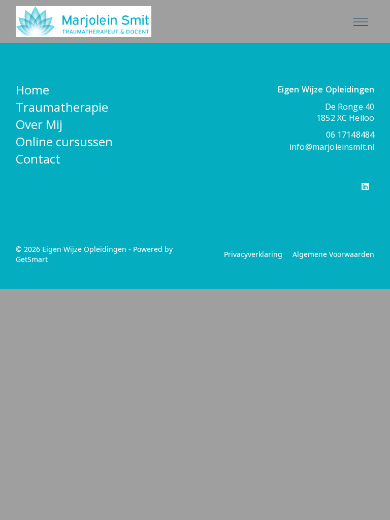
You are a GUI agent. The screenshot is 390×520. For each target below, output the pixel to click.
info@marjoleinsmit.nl (331, 146)
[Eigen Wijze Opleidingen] (172, 21)
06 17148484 (350, 134)
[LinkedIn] (365, 186)
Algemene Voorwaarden (333, 254)
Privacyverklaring (253, 254)
